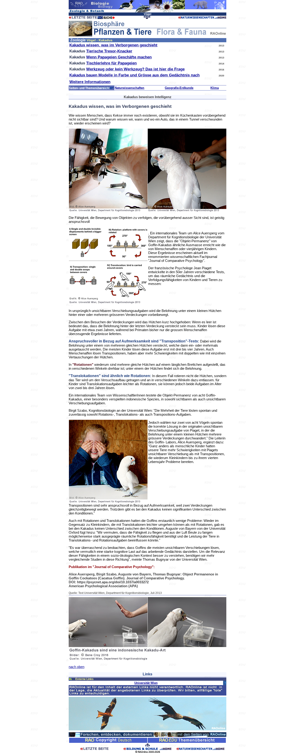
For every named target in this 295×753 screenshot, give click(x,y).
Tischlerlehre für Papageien (111, 63)
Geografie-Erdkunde (179, 88)
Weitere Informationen (89, 82)
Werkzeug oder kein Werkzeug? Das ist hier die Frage (135, 69)
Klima (214, 88)
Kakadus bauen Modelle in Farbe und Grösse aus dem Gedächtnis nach (134, 75)
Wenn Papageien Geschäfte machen (119, 57)
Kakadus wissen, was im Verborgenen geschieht (113, 45)
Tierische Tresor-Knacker (109, 51)
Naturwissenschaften (129, 88)
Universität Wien (146, 683)
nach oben (76, 667)
